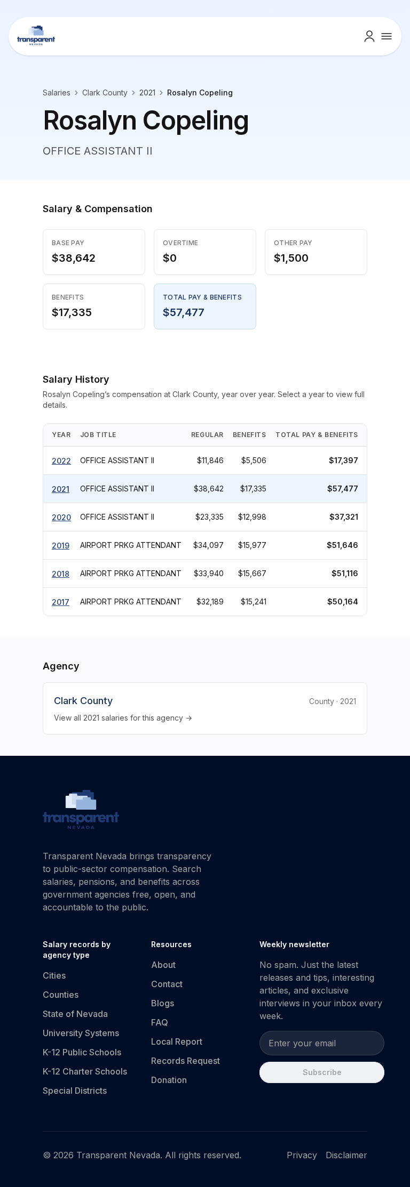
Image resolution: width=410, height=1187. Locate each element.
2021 (60, 489)
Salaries (56, 92)
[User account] (369, 36)
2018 (60, 573)
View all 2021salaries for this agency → (123, 717)
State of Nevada (75, 1013)
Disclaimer (346, 1155)
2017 (60, 602)
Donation (169, 1080)
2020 (61, 517)
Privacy (302, 1155)
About (163, 964)
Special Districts (75, 1090)
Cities (54, 975)
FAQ (159, 1022)
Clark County (105, 92)
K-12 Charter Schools (85, 1071)
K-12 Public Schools (82, 1052)
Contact (167, 984)
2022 (61, 460)
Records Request (185, 1060)
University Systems (81, 1033)
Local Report (176, 1041)
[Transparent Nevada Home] (81, 811)
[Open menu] (386, 36)
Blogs (162, 1003)
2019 (60, 545)
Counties (60, 994)
